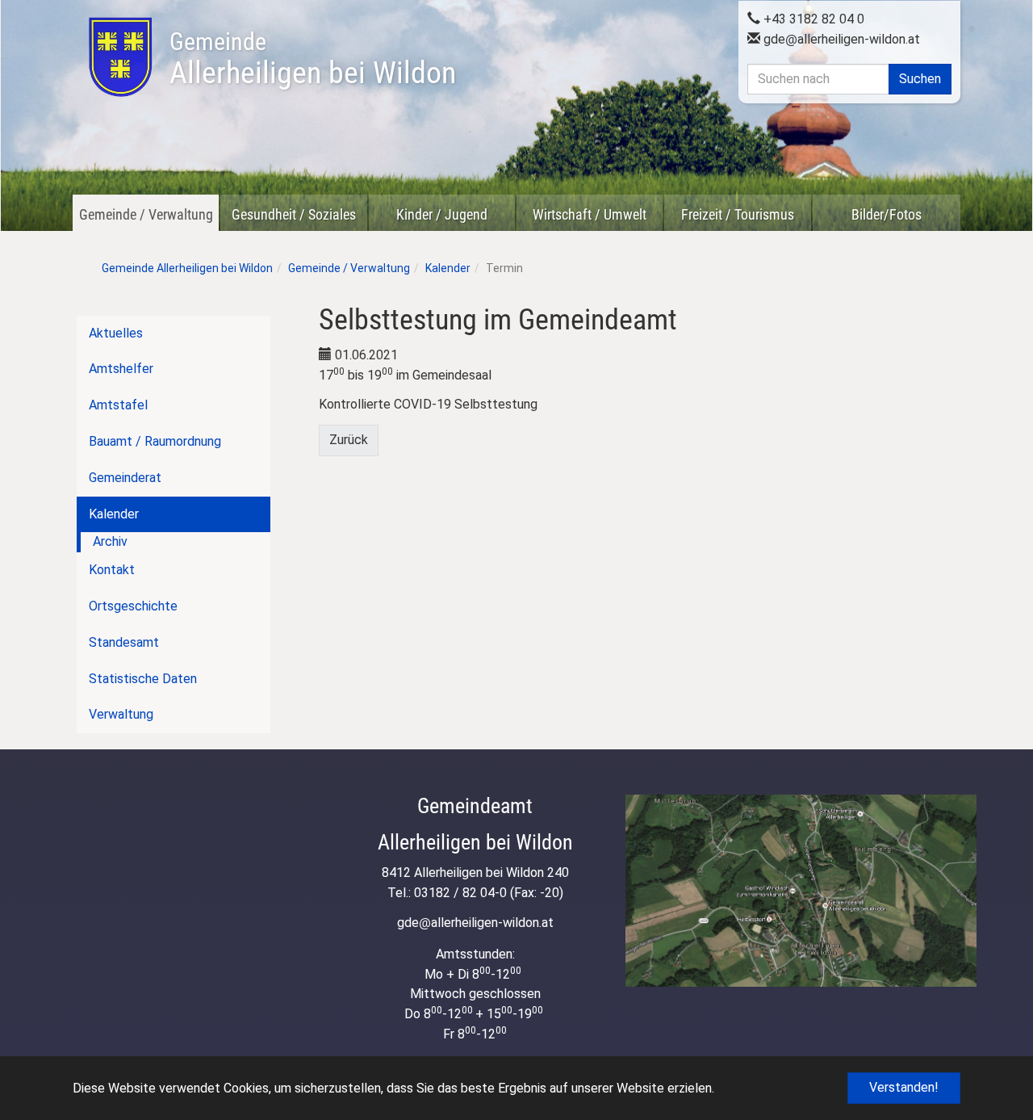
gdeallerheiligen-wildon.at (840, 39)
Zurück (348, 439)
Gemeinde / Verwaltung (146, 214)
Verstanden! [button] (904, 1087)
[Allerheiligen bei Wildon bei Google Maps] (801, 890)
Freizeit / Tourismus (737, 214)
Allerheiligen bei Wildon (312, 58)
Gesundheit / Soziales (294, 214)
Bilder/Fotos (886, 214)
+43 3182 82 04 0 (812, 19)
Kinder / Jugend (441, 214)
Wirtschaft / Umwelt (589, 214)
